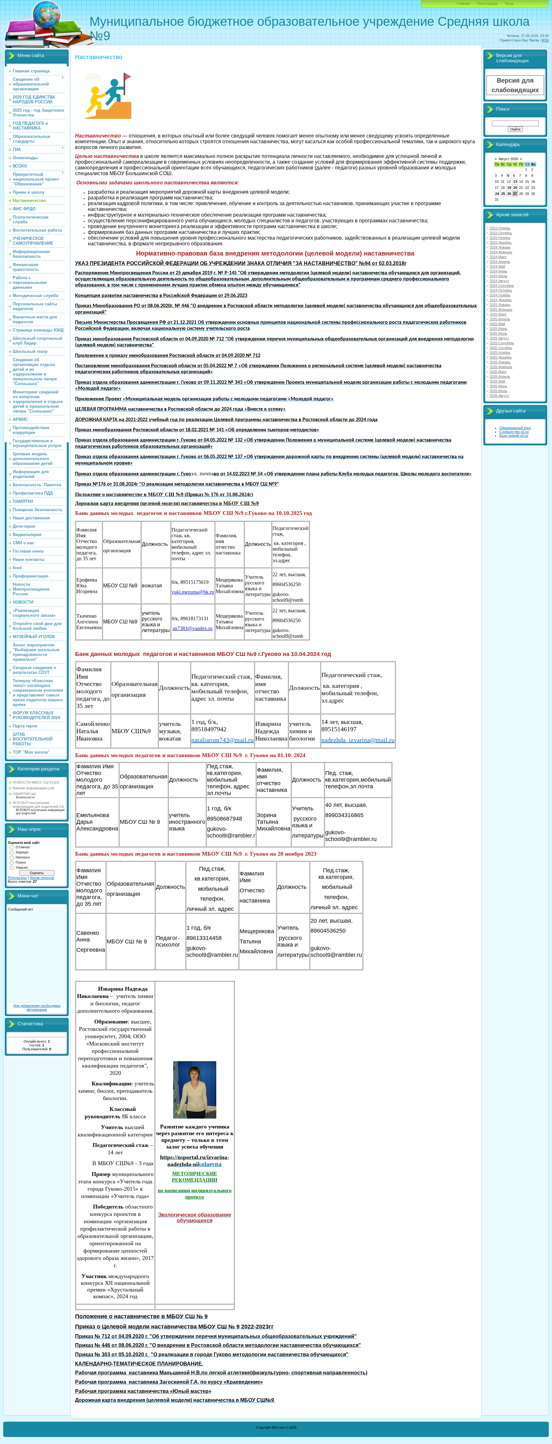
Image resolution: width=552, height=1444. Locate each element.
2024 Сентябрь (502, 285)
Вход (509, 3)
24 (497, 194)
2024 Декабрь (501, 300)
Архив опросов (42, 878)
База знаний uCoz (513, 435)
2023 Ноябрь (500, 238)
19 (509, 188)
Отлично (23, 847)
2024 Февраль (501, 252)
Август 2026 (508, 159)
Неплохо (23, 857)
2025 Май (497, 324)
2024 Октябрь (501, 290)
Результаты (17, 878)
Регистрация (487, 3)
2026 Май (497, 381)
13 (515, 181)
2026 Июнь (498, 386)
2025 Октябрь (501, 348)
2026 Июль (498, 391)
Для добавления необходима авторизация (36, 1007)
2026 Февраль (501, 367)
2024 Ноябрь (500, 295)
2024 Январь (500, 247)
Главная (463, 3)
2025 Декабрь (501, 357)
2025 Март (498, 314)
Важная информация (30, 788)
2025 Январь (500, 305)
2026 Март (498, 372)
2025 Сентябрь (502, 343)
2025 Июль (498, 333)
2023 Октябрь (501, 233)
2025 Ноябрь (500, 352)
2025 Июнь (498, 329)
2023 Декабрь (501, 242)
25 (503, 194)
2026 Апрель (500, 376)
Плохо (21, 862)
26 (509, 194)
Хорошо (22, 852)
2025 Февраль (501, 309)
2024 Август (499, 281)
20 (515, 188)
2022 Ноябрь (500, 228)
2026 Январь (500, 362)
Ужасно (22, 867)
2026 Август (499, 396)
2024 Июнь (498, 271)
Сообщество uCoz (514, 432)
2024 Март (498, 257)
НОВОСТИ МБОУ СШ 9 (32, 782)
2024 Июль (498, 276)
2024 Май (497, 266)
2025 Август (499, 338)
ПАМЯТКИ (21, 794)
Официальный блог (515, 428)
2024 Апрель (500, 262)
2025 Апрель (500, 319)
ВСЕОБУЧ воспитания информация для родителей (35, 804)
